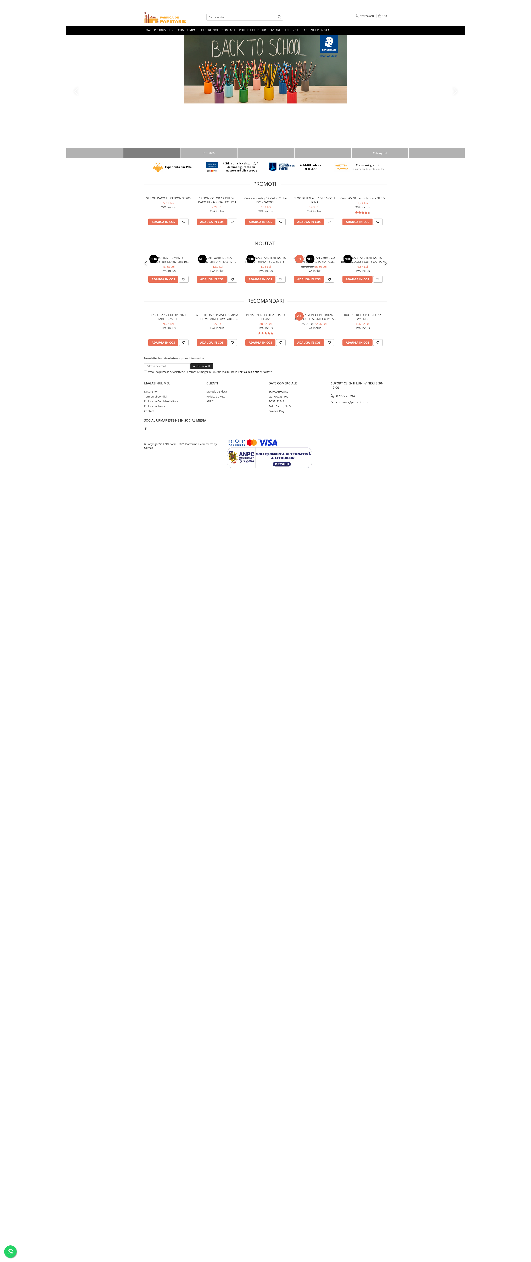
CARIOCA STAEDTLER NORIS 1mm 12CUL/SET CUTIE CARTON (363, 260)
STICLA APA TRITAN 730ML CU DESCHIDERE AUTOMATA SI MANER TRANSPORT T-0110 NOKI (314, 260)
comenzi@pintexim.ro (351, 402)
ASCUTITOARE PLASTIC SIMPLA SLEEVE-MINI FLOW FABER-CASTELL (217, 317)
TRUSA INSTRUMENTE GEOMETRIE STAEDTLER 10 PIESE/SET (168, 260)
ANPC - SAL (292, 30)
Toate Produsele (157, 30)
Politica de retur (252, 30)
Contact (228, 30)
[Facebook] (145, 428)
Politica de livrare (154, 406)
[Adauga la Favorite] (184, 222)
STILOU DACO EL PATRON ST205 (168, 198)
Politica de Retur (216, 396)
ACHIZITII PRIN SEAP (317, 30)
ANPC (209, 401)
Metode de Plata (216, 391)
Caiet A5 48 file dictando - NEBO (362, 198)
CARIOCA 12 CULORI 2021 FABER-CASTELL (168, 317)
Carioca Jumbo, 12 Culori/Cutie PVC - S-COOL (265, 200)
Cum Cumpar (187, 30)
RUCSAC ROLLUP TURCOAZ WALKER (362, 317)
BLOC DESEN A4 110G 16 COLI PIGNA (314, 200)
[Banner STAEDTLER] (265, 69)
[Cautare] (279, 17)
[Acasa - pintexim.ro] (165, 17)
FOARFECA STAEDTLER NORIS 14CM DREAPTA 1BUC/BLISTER (265, 260)
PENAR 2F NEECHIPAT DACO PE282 (265, 317)
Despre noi (209, 30)
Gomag (148, 448)
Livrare (275, 30)
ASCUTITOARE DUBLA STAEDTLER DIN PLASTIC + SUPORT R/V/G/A (217, 260)
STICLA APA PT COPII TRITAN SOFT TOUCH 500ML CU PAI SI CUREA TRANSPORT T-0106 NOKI (314, 317)
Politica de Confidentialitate (255, 372)
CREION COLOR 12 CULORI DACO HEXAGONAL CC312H (217, 200)
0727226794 (345, 396)
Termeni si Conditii (155, 396)
